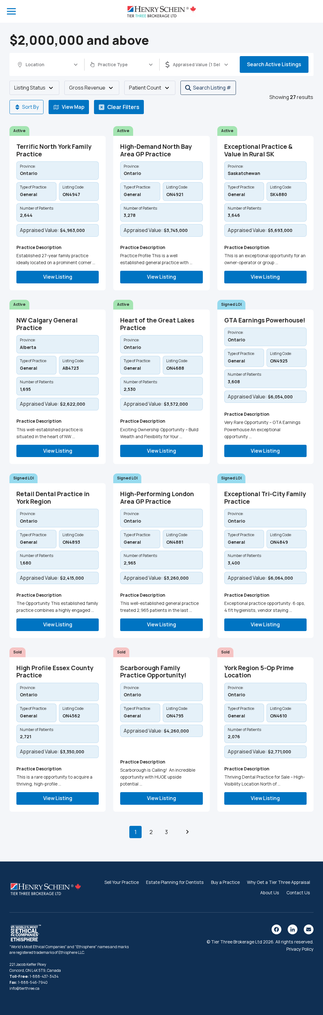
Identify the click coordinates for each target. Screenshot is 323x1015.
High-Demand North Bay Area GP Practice (156, 150)
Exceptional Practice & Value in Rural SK (258, 150)
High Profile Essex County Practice (54, 671)
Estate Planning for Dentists (175, 882)
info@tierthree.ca (24, 988)
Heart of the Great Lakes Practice (157, 324)
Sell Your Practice (121, 882)
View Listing (57, 276)
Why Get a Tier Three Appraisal (278, 882)
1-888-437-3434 (44, 976)
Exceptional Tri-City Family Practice (265, 497)
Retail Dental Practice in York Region (53, 497)
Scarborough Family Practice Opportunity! (153, 671)
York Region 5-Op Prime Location (259, 671)
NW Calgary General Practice (47, 324)
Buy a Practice (225, 882)
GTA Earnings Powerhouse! (264, 320)
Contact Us (298, 893)
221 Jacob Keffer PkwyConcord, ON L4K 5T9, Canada (35, 967)
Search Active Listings (274, 64)
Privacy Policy (300, 949)
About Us (269, 893)
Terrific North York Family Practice (53, 150)
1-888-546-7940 (33, 982)
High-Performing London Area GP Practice (157, 497)
